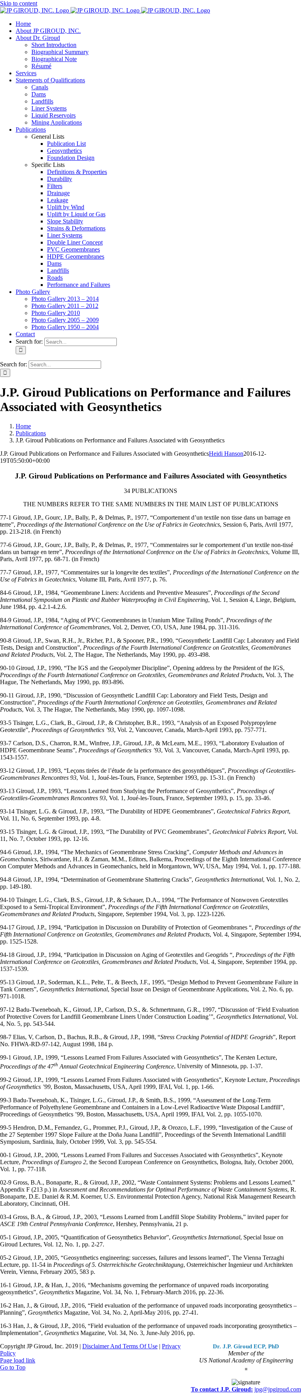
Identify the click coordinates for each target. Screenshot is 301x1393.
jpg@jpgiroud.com (277, 1389)
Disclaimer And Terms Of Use (120, 1346)
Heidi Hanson (226, 453)
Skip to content (18, 3)
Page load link (17, 1360)
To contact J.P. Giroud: (222, 1389)
